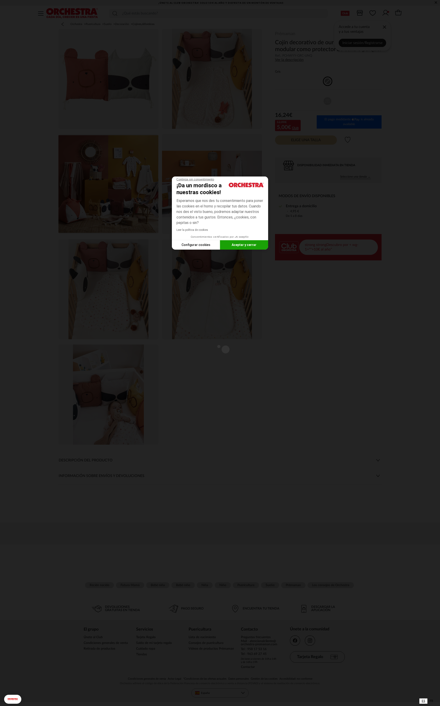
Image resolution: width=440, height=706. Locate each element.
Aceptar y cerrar (244, 245)
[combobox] (423, 701)
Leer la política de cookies (192, 230)
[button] (12, 699)
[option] (431, 701)
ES (423, 701)
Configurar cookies (196, 245)
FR (431, 701)
